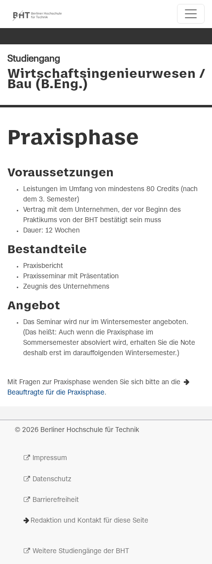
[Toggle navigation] (191, 14)
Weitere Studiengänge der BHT (81, 551)
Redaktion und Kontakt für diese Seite (89, 521)
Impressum (50, 458)
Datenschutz (52, 479)
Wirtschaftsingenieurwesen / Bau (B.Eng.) (106, 79)
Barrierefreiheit (56, 500)
